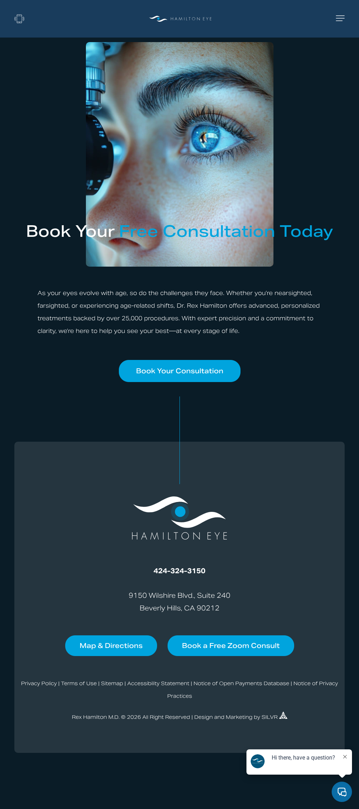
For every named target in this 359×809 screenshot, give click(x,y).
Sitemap (112, 683)
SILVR (270, 717)
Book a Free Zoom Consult (231, 645)
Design (203, 717)
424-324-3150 (179, 571)
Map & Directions (111, 645)
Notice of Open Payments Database (241, 683)
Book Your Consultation (179, 371)
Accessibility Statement (158, 683)
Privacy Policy (39, 683)
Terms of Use (79, 683)
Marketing (239, 717)
